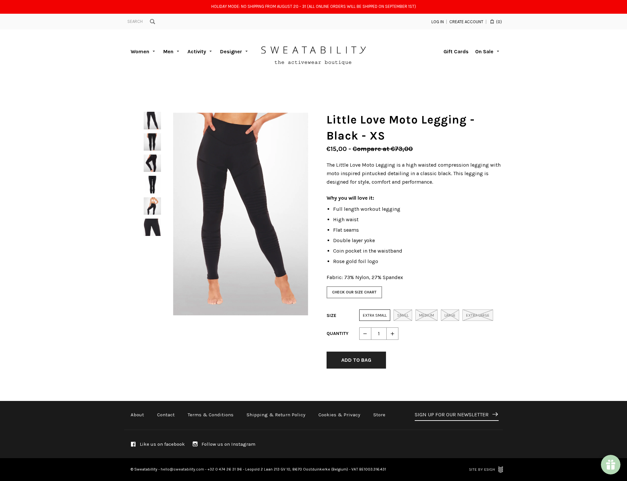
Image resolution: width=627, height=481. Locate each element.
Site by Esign (486, 469)
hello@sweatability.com (182, 469)
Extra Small (375, 315)
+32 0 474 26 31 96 (224, 469)
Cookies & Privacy (339, 415)
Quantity (337, 333)
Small (403, 315)
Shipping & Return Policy (276, 415)
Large (450, 315)
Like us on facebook (161, 444)
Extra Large (478, 315)
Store (379, 415)
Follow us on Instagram (227, 444)
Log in (437, 21)
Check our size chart (354, 292)
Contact (166, 415)
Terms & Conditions (210, 415)
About (137, 415)
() (499, 21)
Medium (426, 315)
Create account (466, 21)
